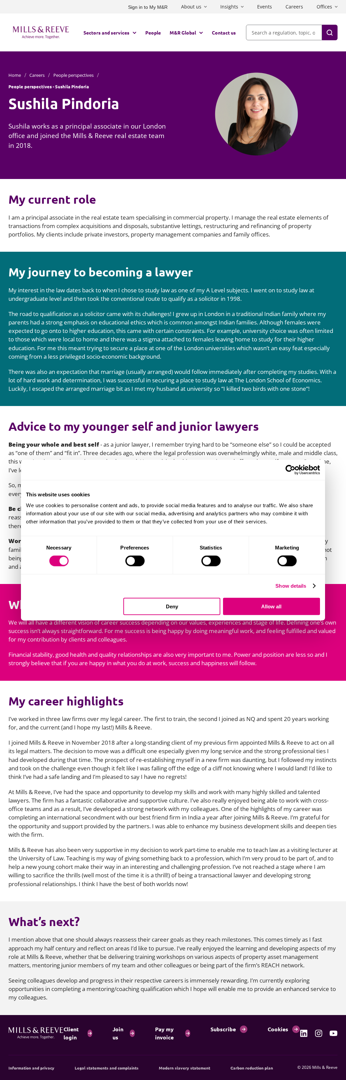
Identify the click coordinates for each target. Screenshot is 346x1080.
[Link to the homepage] (40, 32)
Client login (71, 1033)
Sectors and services (106, 32)
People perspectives (73, 75)
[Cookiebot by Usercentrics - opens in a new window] (290, 470)
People (153, 32)
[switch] (135, 561)
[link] (304, 1033)
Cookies (278, 1029)
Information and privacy (31, 1068)
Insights (229, 6)
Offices (324, 6)
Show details (290, 586)
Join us (118, 1033)
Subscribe (223, 1029)
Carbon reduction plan (251, 1068)
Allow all (271, 606)
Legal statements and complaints (107, 1068)
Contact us (224, 32)
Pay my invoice (164, 1033)
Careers (294, 6)
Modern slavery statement (184, 1068)
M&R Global (183, 32)
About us (191, 6)
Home (14, 75)
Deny (172, 606)
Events (264, 6)
